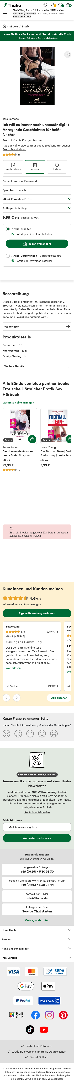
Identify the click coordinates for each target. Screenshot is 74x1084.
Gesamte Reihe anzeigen (18, 402)
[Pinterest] (63, 1015)
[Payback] (49, 1001)
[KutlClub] (16, 1015)
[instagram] (49, 1015)
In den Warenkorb (39, 244)
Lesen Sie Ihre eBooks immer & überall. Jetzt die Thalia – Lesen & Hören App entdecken (37, 36)
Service (6, 939)
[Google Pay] (25, 986)
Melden (14, 686)
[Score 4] (42, 733)
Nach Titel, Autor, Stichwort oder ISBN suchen (38, 10)
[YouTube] (44, 1030)
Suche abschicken (22, 16)
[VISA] (13, 972)
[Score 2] (18, 733)
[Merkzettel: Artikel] (60, 5)
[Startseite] (4, 26)
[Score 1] (6, 733)
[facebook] (35, 1015)
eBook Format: (17, 199)
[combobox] (8, 229)
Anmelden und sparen (37, 838)
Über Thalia (9, 930)
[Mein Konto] (53, 5)
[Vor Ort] (45, 5)
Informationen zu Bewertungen (22, 604)
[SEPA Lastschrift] (55, 972)
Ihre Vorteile (9, 958)
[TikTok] (30, 1030)
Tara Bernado (11, 118)
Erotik (25, 26)
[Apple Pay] (48, 986)
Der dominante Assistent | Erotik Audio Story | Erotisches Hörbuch (20, 440)
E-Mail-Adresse (12, 820)
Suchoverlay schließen (24, 13)
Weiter (16, 698)
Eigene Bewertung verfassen (37, 613)
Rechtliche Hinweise (37, 812)
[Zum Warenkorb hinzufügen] (32, 439)
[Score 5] (54, 733)
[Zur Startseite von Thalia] (20, 5)
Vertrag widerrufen (37, 920)
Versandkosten (56, 1078)
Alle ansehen (59, 698)
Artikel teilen (67, 54)
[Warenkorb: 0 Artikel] (68, 5)
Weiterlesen (11, 326)
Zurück (6, 698)
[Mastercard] (31, 972)
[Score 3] (30, 733)
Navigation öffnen (5, 13)
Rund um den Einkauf (15, 948)
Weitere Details (14, 366)
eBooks (13, 26)
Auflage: (15, 208)
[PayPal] (23, 1001)
